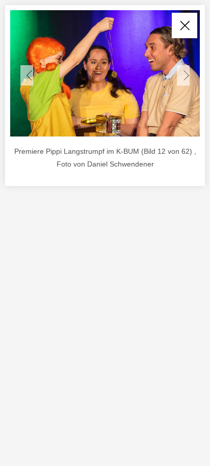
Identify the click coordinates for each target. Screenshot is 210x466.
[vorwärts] (183, 75)
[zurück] (26, 75)
